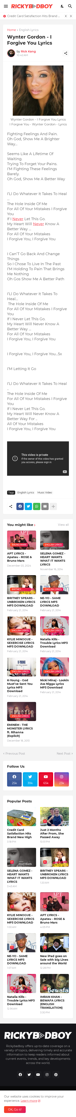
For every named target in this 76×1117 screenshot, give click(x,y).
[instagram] (47, 1074)
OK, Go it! (15, 1109)
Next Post (64, 753)
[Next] (71, 16)
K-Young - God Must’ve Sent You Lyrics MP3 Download (20, 685)
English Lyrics (29, 30)
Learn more (29, 1101)
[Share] (65, 53)
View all (63, 524)
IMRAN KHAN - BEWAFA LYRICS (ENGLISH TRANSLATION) (52, 1002)
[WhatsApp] (36, 506)
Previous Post (15, 753)
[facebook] (20, 1074)
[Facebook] (20, 506)
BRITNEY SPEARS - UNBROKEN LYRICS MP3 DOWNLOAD (21, 601)
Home (11, 30)
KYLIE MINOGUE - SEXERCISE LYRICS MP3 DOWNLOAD (20, 642)
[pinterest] (55, 1074)
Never (17, 219)
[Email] (45, 506)
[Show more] (53, 506)
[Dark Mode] (62, 6)
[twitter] (29, 1074)
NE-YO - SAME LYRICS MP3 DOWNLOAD (50, 601)
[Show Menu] (5, 6)
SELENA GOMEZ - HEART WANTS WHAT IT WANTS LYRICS (52, 559)
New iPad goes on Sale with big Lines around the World (54, 959)
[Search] (70, 6)
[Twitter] (28, 506)
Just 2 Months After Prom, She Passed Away (52, 833)
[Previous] (66, 16)
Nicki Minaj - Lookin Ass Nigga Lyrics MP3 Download (54, 683)
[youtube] (38, 1074)
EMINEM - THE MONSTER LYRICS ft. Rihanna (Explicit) (20, 730)
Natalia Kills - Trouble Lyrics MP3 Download (54, 642)
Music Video (44, 492)
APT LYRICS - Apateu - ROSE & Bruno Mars (19, 557)
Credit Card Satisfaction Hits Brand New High (34, 16)
